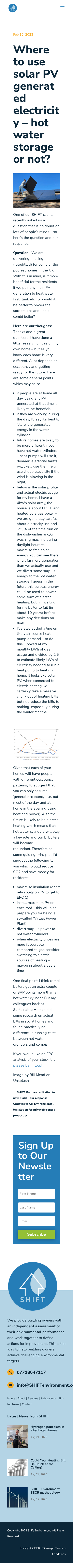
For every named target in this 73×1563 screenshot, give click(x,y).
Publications (48, 1398)
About (21, 1398)
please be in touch (28, 1065)
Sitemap (47, 1548)
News (15, 1404)
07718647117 (31, 1372)
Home (11, 1398)
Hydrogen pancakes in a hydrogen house (47, 1429)
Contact (27, 1404)
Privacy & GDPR (30, 1548)
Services (33, 1398)
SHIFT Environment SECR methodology (45, 1491)
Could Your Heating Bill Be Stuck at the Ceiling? (48, 1464)
